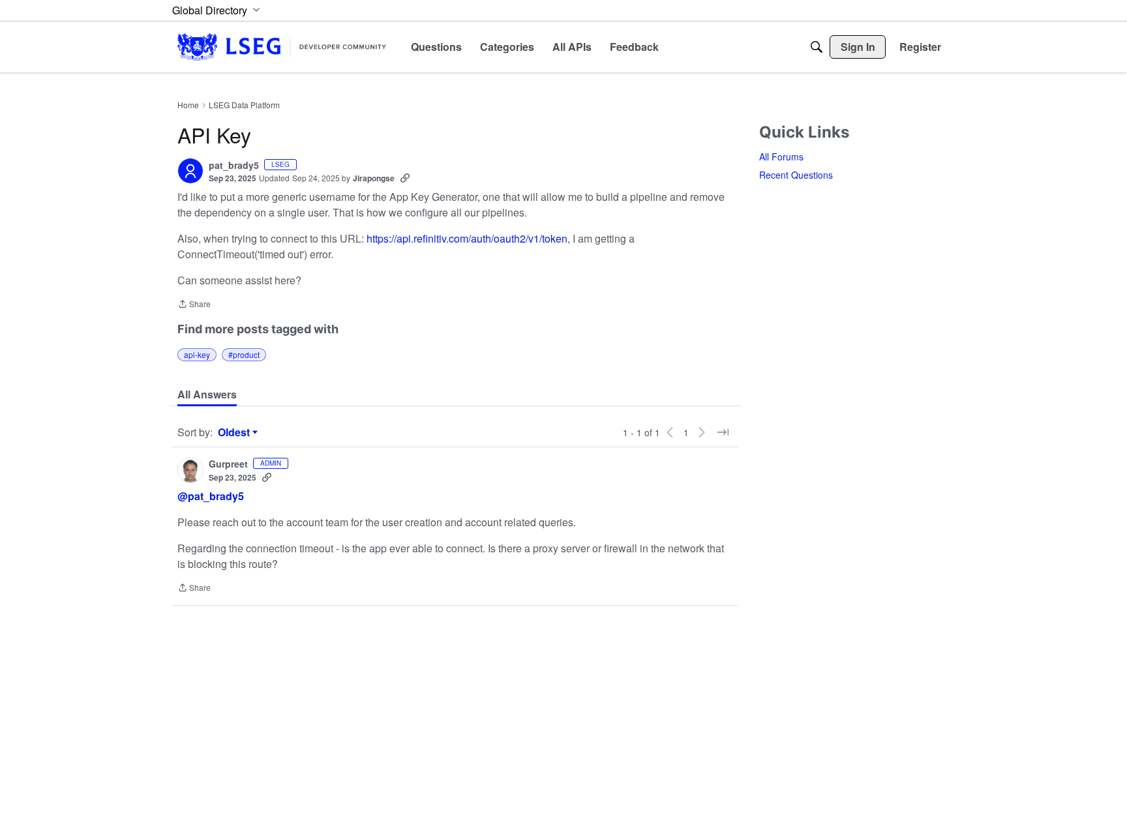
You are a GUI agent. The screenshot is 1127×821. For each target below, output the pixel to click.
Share (194, 305)
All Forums (781, 156)
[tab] (207, 394)
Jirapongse (374, 178)
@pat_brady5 (210, 495)
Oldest (235, 432)
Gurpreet (228, 464)
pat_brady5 (234, 166)
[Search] (816, 47)
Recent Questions (796, 174)
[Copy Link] (405, 178)
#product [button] (244, 354)
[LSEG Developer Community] (281, 46)
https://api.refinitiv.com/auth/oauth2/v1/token (467, 238)
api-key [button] (197, 354)
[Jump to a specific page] (722, 432)
